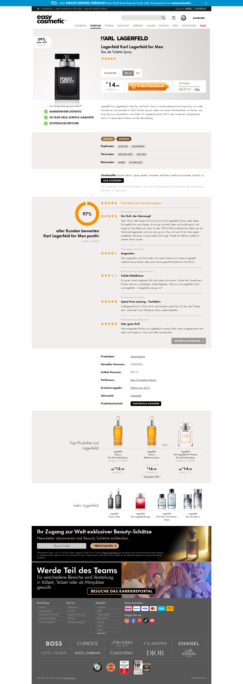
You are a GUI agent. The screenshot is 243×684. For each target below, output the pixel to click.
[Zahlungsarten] (165, 608)
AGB (99, 610)
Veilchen (141, 154)
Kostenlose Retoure (64, 123)
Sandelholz (135, 162)
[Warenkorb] (173, 17)
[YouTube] (152, 620)
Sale (203, 25)
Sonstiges (189, 25)
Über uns (101, 625)
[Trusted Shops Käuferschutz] (183, 17)
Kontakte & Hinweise (146, 403)
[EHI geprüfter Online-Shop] (110, 667)
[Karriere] (121, 580)
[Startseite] (38, 8)
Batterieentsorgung (76, 622)
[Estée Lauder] (54, 653)
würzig (124, 139)
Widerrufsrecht (103, 614)
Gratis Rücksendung (47, 618)
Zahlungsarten (45, 610)
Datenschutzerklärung (111, 552)
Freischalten (103, 546)
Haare (151, 25)
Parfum (95, 25)
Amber (121, 162)
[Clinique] (88, 643)
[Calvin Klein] (122, 653)
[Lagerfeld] (122, 38)
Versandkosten (69, 678)
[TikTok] (146, 620)
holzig (108, 139)
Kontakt (71, 610)
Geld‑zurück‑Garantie (48, 614)
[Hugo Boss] (54, 643)
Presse (99, 629)
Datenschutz (102, 618)
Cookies (100, 622)
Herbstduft (136, 395)
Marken (80, 25)
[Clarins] (155, 643)
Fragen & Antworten (77, 614)
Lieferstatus (72, 607)
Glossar (71, 618)
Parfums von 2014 (140, 387)
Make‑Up (123, 25)
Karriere (101, 633)
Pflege (109, 25)
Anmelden (199, 18)
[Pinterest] (140, 620)
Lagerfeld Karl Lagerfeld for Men (132, 46)
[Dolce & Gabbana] (88, 653)
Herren (138, 25)
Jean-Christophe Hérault (143, 380)
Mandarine (138, 146)
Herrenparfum (138, 356)
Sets (175, 25)
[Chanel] (189, 643)
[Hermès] (189, 653)
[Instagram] (127, 620)
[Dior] (155, 653)
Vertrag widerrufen (47, 622)
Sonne (164, 25)
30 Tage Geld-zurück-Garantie (71, 117)
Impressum (101, 607)
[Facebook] (133, 620)
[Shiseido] (122, 643)
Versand (42, 607)
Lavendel (123, 146)
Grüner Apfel (125, 154)
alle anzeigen (112, 180)
